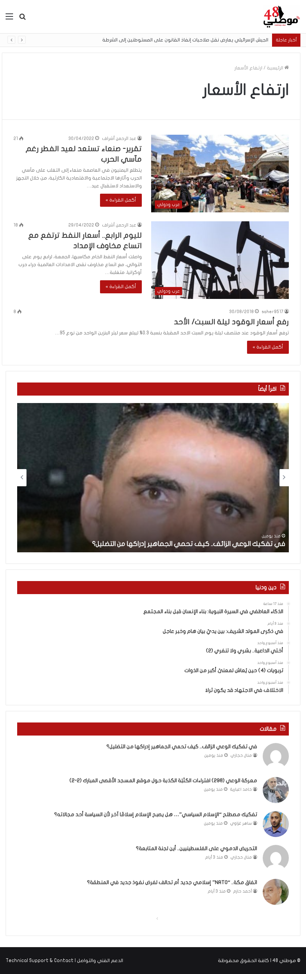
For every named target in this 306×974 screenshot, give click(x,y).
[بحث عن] (22, 19)
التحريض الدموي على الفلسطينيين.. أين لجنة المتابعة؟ (196, 848)
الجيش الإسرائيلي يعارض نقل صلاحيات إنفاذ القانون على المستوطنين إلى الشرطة (185, 40)
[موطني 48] (281, 16)
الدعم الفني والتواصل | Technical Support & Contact (64, 960)
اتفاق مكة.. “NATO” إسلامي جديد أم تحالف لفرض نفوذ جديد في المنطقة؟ (172, 882)
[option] (153, 477)
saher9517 (272, 311)
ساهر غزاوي (241, 823)
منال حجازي (241, 755)
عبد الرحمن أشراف (119, 138)
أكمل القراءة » (121, 200)
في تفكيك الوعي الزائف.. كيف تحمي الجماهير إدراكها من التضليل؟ (188, 543)
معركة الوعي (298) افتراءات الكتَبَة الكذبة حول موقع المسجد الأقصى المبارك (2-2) (163, 780)
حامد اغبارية (241, 789)
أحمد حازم (242, 891)
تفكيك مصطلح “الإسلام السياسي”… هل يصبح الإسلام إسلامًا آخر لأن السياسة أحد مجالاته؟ (155, 814)
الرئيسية (275, 68)
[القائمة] (9, 19)
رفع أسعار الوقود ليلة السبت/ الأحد (231, 322)
